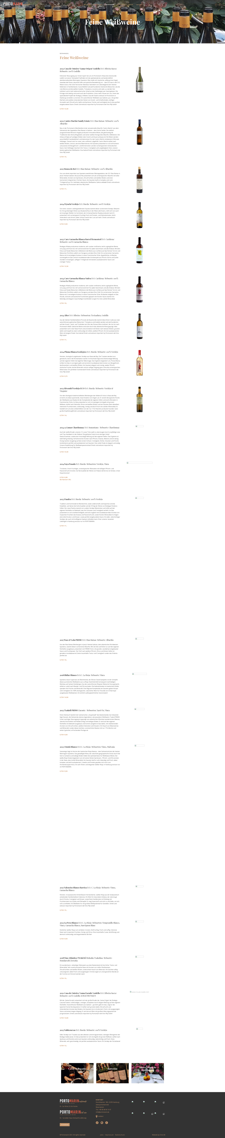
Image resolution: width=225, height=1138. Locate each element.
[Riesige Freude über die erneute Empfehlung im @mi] (137, 1106)
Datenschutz (120, 1135)
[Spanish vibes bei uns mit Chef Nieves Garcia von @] (160, 1106)
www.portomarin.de (102, 1105)
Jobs (102, 1135)
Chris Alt (162, 1135)
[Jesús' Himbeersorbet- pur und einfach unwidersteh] (148, 1106)
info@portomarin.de (102, 1112)
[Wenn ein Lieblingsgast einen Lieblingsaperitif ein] (137, 1117)
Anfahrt (100, 1116)
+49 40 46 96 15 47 (105, 1110)
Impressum (109, 1135)
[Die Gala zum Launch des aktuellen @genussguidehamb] (160, 1117)
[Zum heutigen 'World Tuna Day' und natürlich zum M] (148, 1117)
